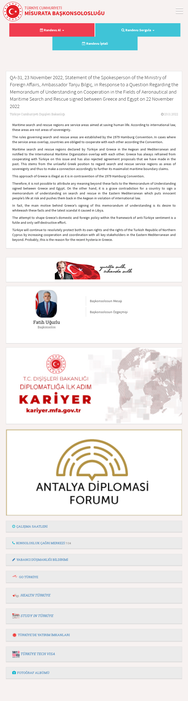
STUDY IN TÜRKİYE (36, 615)
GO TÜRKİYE (28, 577)
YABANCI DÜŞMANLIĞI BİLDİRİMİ (42, 559)
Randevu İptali (96, 43)
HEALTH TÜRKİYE (35, 595)
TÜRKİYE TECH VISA (37, 653)
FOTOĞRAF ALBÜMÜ (33, 672)
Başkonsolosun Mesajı (106, 301)
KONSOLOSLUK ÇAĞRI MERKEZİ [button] (43, 543)
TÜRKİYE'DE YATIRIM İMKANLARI (44, 635)
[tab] (94, 526)
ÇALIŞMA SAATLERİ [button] (31, 526)
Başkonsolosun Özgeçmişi (109, 312)
